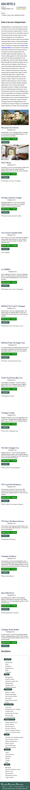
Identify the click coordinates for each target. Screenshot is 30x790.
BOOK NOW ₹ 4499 (9, 642)
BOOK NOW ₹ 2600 (9, 209)
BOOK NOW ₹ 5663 (9, 497)
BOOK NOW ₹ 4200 (9, 282)
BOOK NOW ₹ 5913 (9, 319)
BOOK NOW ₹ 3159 (9, 569)
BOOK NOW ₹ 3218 (9, 424)
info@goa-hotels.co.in (7, 8)
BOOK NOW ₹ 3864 (9, 389)
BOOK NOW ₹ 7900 (9, 461)
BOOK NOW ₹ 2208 (9, 532)
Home (3, 13)
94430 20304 (21, 9)
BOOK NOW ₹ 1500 (9, 174)
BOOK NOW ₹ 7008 (9, 354)
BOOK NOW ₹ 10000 (9, 245)
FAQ (27, 786)
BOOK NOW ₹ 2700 (9, 606)
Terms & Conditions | (20, 786)
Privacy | (11, 786)
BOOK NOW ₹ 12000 (9, 139)
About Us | (5, 786)
